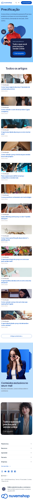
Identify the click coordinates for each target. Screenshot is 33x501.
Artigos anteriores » (16, 336)
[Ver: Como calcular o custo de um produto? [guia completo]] (16, 101)
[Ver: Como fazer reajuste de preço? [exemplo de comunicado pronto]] (16, 78)
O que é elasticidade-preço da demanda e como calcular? (14, 324)
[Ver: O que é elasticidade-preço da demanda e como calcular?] (16, 315)
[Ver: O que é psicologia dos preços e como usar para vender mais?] (16, 251)
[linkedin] (12, 472)
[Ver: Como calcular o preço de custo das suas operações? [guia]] (16, 293)
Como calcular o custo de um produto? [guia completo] (15, 110)
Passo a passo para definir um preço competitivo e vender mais (12, 177)
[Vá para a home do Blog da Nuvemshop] (6, 2)
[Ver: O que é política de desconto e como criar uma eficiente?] (16, 272)
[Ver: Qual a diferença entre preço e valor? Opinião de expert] (16, 208)
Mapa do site (5, 481)
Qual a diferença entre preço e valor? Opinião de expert (15, 217)
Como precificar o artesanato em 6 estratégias (16, 197)
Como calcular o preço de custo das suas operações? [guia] (14, 303)
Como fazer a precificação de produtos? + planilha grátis (15, 239)
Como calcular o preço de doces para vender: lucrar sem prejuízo (16, 155)
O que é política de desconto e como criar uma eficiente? (16, 281)
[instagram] (2, 472)
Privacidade (23, 479)
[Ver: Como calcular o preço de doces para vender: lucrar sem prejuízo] (16, 146)
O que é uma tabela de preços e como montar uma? (15, 133)
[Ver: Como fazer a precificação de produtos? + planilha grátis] (16, 229)
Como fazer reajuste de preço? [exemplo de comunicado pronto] (15, 88)
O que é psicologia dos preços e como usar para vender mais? (15, 260)
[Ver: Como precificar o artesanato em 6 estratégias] (16, 188)
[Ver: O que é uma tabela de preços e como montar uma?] (16, 123)
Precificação (5, 84)
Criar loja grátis (26, 2)
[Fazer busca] (16, 3)
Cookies (29, 479)
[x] (9, 472)
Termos (18, 479)
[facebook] (15, 472)
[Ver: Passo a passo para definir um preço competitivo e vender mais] (16, 167)
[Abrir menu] (19, 2)
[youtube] (5, 472)
